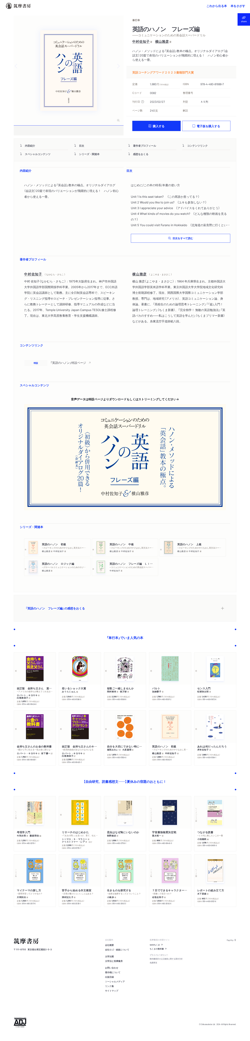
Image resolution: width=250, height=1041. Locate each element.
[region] (125, 363)
